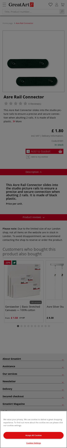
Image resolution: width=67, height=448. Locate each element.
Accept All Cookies (33, 435)
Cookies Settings (33, 443)
